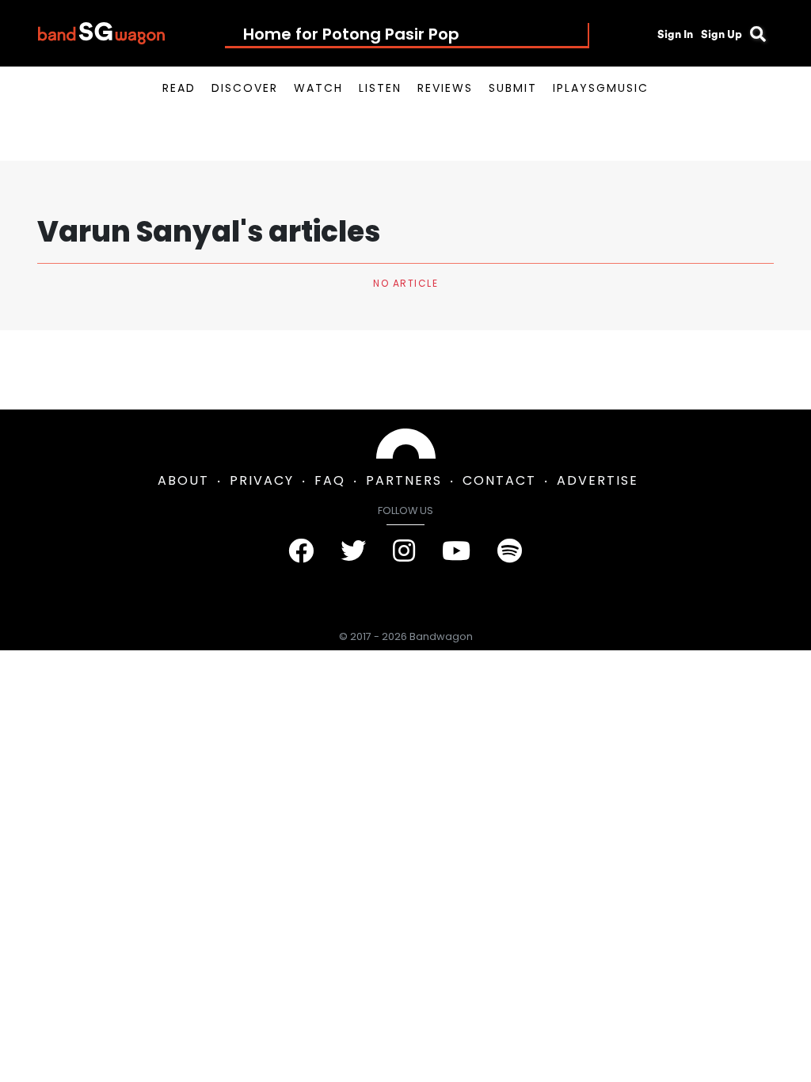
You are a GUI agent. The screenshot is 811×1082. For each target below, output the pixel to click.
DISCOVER (244, 88)
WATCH (318, 88)
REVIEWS (445, 88)
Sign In (675, 34)
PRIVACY (262, 480)
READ (179, 88)
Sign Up (721, 34)
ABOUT (183, 480)
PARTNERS (404, 480)
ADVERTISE (597, 480)
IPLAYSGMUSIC (601, 88)
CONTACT (499, 480)
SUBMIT (513, 88)
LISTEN (380, 88)
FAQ (329, 480)
